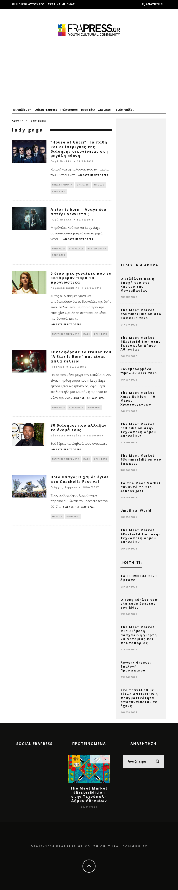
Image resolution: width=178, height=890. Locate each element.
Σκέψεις (104, 110)
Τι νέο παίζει (124, 110)
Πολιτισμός (69, 110)
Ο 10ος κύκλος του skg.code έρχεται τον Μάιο (138, 603)
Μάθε (86, 334)
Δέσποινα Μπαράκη (66, 435)
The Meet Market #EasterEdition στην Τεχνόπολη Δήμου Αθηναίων (140, 344)
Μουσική (57, 516)
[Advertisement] (89, 72)
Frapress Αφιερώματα (65, 334)
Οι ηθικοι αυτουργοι (29, 4)
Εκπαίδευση (22, 110)
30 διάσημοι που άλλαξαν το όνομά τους (79, 427)
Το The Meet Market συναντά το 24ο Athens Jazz (140, 487)
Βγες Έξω (88, 110)
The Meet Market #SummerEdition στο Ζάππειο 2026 (140, 314)
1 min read (58, 255)
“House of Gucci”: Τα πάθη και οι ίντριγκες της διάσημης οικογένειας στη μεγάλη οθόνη (79, 149)
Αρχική (18, 120)
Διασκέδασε (76, 248)
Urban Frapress (46, 110)
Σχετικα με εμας (61, 4)
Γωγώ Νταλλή (61, 161)
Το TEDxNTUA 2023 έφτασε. (138, 578)
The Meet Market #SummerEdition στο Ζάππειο (140, 459)
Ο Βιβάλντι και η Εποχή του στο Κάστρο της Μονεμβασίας (137, 285)
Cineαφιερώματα (62, 185)
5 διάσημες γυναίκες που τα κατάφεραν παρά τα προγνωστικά (81, 278)
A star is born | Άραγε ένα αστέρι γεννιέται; (79, 211)
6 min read (100, 459)
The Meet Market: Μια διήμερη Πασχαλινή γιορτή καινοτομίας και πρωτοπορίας (138, 635)
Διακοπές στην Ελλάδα (30, 13)
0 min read (58, 191)
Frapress (58, 366)
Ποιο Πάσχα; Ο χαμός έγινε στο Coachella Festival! (80, 479)
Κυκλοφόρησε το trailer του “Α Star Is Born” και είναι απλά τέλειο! (81, 357)
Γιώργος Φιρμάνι (64, 487)
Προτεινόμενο (96, 248)
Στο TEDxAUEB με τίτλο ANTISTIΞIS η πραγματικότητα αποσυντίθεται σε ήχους (139, 698)
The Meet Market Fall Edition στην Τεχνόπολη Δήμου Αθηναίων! (138, 430)
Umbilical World (135, 510)
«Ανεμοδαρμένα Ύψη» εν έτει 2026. (139, 371)
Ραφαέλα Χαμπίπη (65, 287)
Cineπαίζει (83, 185)
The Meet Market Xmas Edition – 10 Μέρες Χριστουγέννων (137, 399)
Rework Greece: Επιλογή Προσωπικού (135, 666)
